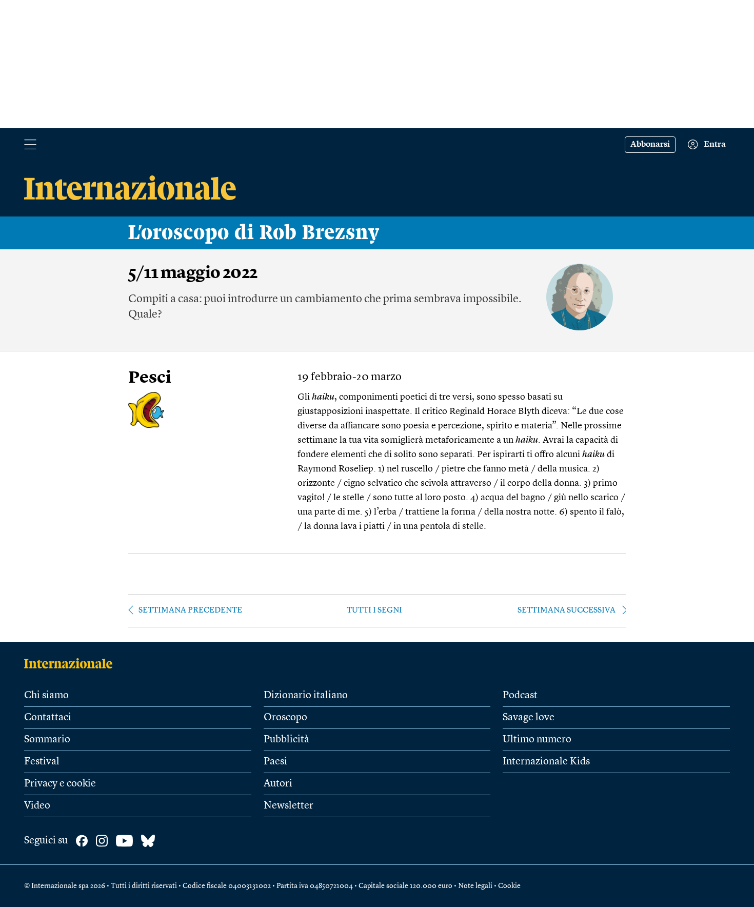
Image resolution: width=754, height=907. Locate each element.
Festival (41, 762)
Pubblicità (286, 740)
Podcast (520, 696)
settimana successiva (567, 610)
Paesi (275, 762)
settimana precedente (190, 610)
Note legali (475, 886)
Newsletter (288, 806)
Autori (278, 784)
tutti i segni (374, 610)
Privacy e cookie (60, 784)
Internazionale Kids (546, 762)
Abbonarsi (650, 145)
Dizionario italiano (306, 696)
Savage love (528, 718)
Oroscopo (285, 718)
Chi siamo (46, 696)
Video (37, 806)
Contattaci (47, 718)
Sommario (47, 740)
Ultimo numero (537, 740)
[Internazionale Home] (71, 663)
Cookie (509, 886)
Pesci (149, 378)
